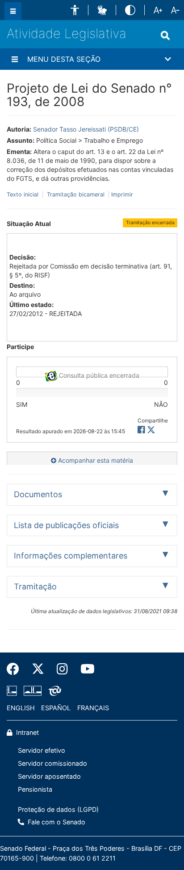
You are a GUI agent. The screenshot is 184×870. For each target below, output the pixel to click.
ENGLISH (21, 708)
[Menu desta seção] (15, 59)
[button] (75, 10)
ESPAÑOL (56, 708)
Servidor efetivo (41, 750)
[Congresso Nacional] (32, 691)
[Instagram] (62, 669)
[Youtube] (84, 669)
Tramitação (35, 586)
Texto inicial (23, 194)
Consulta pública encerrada (98, 374)
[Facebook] (16, 669)
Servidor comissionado (52, 763)
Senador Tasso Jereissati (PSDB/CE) (86, 129)
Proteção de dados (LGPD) (58, 809)
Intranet (26, 732)
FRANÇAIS (93, 708)
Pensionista (35, 789)
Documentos (38, 494)
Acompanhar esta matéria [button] (94, 460)
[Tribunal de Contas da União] (53, 691)
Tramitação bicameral (75, 194)
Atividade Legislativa (66, 33)
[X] (151, 430)
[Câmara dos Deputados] (13, 691)
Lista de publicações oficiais (66, 525)
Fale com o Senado (55, 822)
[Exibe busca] (165, 35)
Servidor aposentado (49, 776)
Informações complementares (70, 555)
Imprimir (122, 194)
